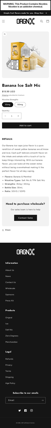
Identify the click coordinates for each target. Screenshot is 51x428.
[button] (3, 21)
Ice (6, 324)
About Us (9, 270)
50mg (20, 104)
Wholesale (10, 288)
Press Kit (9, 301)
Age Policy (10, 383)
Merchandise (11, 342)
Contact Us (10, 282)
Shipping (5, 95)
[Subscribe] (42, 400)
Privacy (8, 365)
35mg (7, 104)
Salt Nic (9, 330)
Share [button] (8, 230)
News (8, 276)
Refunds (9, 359)
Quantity (5, 111)
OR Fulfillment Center (28, 423)
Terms (8, 371)
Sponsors (9, 294)
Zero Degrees (11, 336)
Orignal (8, 317)
